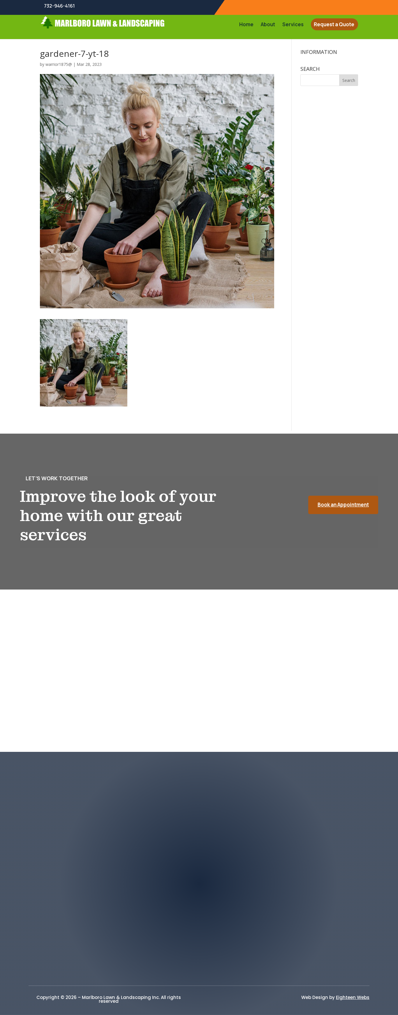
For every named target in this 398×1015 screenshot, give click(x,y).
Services (293, 25)
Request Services (199, 966)
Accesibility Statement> (199, 947)
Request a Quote (334, 25)
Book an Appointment (343, 504)
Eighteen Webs (352, 997)
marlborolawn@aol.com (82, 858)
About (268, 25)
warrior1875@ (58, 64)
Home (246, 25)
